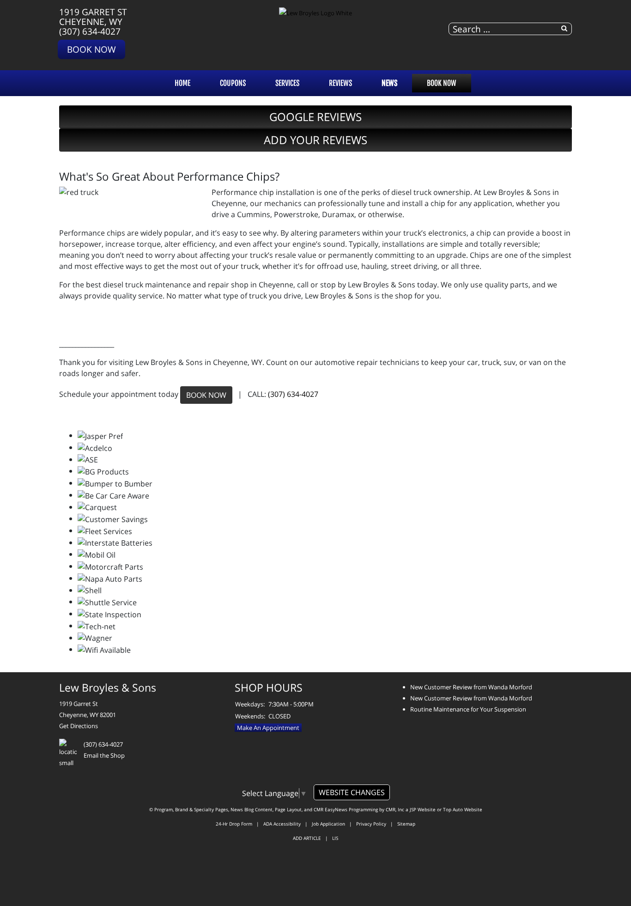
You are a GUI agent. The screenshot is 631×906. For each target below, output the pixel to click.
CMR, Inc (395, 809)
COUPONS (233, 83)
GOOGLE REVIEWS (315, 116)
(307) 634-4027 (90, 31)
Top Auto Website (462, 809)
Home (182, 83)
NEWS (389, 83)
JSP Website (423, 809)
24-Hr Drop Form (234, 824)
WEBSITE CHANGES (352, 792)
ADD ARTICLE (307, 838)
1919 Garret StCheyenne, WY (93, 17)
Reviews (340, 83)
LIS (335, 838)
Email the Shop (104, 755)
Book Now (91, 49)
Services (287, 83)
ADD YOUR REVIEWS (315, 139)
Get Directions (78, 726)
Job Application (328, 824)
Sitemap (406, 824)
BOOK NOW (206, 395)
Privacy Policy (371, 824)
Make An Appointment (268, 728)
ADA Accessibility (282, 824)
